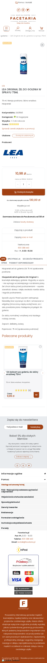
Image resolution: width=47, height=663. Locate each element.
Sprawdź (18, 128)
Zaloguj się (30, 31)
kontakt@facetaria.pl (26, 542)
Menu (6, 30)
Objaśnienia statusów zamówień (17, 497)
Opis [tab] (3, 259)
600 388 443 (23, 248)
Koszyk (41, 31)
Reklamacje (7, 512)
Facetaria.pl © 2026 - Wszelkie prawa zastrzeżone (23, 658)
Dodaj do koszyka (25, 192)
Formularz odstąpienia (12, 518)
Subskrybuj (35, 427)
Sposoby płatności (10, 502)
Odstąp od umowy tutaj (12, 484)
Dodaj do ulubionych (24, 135)
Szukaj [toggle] (17, 30)
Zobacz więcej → (23, 457)
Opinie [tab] (4, 263)
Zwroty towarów (9, 507)
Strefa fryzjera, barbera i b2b (24, 2)
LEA (3, 86)
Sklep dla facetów (23, 23)
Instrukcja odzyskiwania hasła (16, 523)
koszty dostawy (27, 222)
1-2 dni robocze (18, 121)
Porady (5, 528)
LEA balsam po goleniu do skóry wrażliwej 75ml (22, 373)
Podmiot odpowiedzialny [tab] (21, 263)
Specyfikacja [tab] (14, 259)
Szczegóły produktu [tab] (33, 259)
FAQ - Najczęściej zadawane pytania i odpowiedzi (19, 491)
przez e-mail (27, 237)
